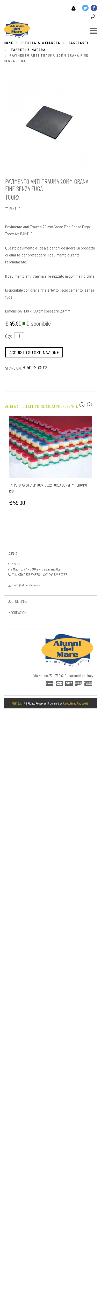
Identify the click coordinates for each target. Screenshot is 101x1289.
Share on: (13, 367)
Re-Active (69, 703)
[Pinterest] (40, 367)
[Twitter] (29, 367)
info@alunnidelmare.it (27, 585)
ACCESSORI (78, 43)
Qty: (8, 336)
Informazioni (17, 612)
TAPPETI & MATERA (28, 50)
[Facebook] (24, 367)
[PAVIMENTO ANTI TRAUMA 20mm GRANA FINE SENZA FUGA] (50, 122)
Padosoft (82, 703)
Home (8, 43)
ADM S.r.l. (17, 703)
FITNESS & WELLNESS (40, 43)
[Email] (45, 367)
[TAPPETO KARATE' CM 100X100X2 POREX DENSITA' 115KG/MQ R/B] (50, 447)
